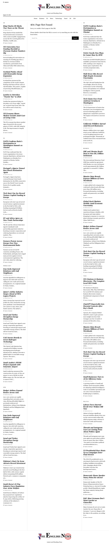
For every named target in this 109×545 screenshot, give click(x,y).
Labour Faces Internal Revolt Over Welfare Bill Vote (93, 407)
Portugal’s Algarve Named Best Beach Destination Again (14, 170)
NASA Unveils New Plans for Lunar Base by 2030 (93, 54)
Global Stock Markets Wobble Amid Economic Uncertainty (93, 203)
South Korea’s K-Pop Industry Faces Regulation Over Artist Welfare (13, 486)
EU (47, 18)
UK (70, 18)
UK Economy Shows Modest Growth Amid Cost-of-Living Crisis (14, 116)
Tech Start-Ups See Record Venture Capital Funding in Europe (14, 195)
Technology (58, 18)
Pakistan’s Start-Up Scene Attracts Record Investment (14, 462)
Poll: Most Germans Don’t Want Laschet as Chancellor (93, 500)
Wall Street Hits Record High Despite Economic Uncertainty (93, 76)
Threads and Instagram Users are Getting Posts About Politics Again (92, 430)
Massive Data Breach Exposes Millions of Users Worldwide (93, 178)
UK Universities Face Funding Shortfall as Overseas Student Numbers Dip (14, 50)
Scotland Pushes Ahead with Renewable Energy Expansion (12, 74)
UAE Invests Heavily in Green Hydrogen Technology (12, 340)
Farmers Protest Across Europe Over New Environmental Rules (12, 243)
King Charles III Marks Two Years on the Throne (13, 27)
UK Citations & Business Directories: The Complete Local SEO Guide (93, 281)
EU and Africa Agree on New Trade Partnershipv (13, 219)
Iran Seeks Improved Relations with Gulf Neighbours (11, 271)
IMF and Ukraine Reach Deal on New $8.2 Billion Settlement (93, 153)
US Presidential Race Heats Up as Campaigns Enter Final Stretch (94, 452)
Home (35, 18)
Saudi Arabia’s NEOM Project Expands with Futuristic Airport (12, 365)
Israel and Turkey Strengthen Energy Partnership (10, 317)
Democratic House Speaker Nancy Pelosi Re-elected (94, 476)
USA (74, 18)
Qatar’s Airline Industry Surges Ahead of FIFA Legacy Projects (13, 294)
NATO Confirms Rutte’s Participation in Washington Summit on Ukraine (12, 144)
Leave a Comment (8, 43)
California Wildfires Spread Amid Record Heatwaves (94, 125)
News (51, 18)
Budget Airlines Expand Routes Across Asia (12, 391)
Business (41, 18)
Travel (65, 18)
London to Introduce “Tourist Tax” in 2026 (12, 96)
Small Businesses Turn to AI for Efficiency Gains (93, 378)
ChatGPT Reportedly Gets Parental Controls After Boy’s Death (93, 306)
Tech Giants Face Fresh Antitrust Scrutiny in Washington (92, 101)
